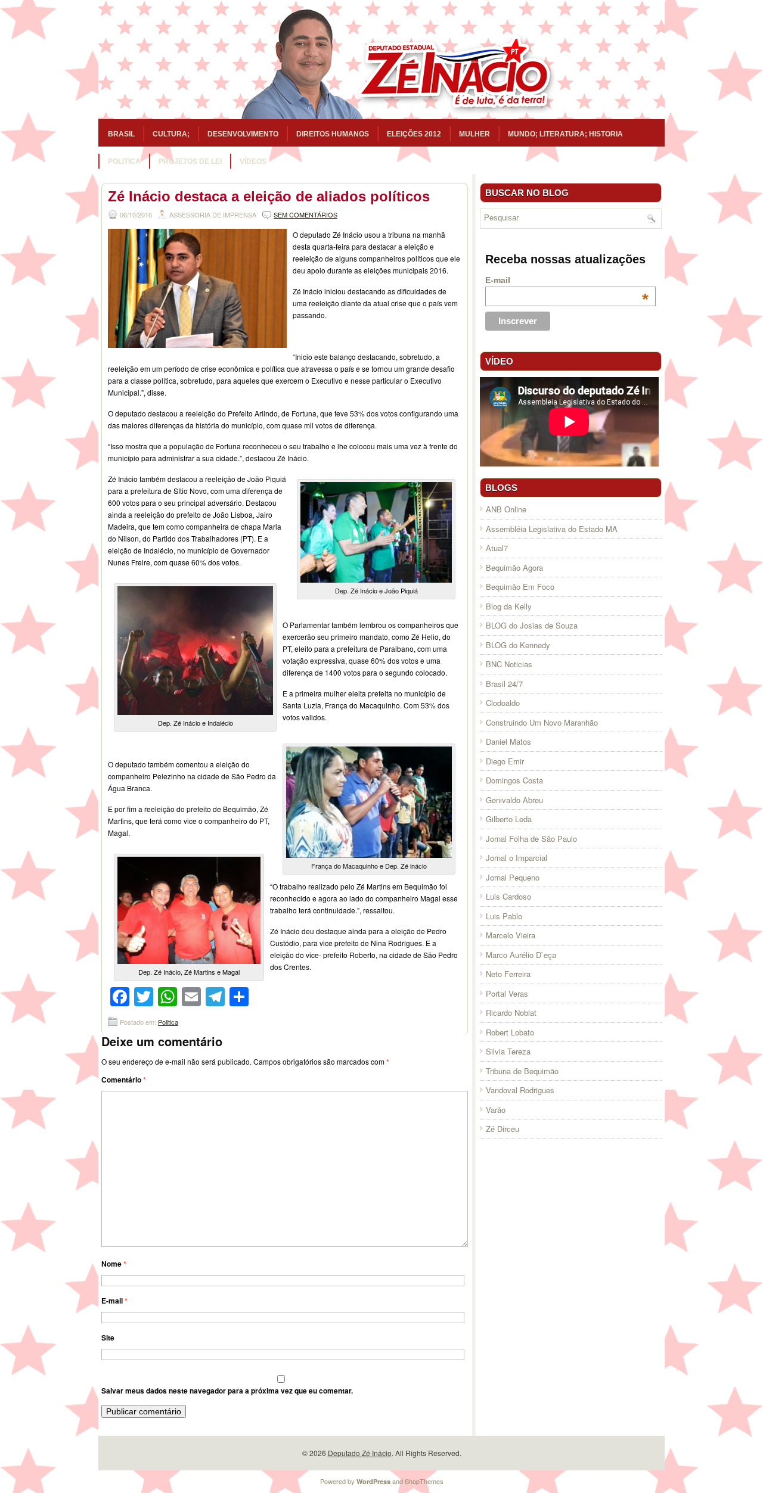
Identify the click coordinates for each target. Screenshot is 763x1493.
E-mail (114, 1300)
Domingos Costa (514, 780)
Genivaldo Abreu (514, 799)
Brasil (121, 134)
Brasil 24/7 (504, 683)
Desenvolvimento (242, 134)
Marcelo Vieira (510, 935)
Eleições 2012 (414, 134)
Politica (124, 161)
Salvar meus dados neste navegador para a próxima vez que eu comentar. (227, 1390)
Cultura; (171, 134)
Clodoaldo (503, 702)
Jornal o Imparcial (516, 857)
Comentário (123, 1079)
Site (107, 1337)
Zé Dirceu (502, 1128)
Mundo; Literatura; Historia (565, 134)
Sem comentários (305, 214)
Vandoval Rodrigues (520, 1090)
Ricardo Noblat (511, 1012)
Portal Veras (507, 993)
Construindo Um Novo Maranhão (542, 722)
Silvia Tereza (508, 1051)
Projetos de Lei (190, 161)
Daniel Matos (508, 741)
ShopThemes (424, 1481)
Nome (113, 1263)
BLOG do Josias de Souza (532, 625)
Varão (495, 1109)
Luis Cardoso (508, 896)
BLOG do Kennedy (518, 645)
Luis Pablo (504, 916)
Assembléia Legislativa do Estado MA (552, 528)
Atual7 (497, 547)
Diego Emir (505, 761)
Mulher (474, 134)
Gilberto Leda (509, 819)
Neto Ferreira (508, 973)
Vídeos (253, 161)
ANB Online (506, 509)
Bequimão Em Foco (520, 586)
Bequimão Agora (514, 567)
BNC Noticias (509, 664)
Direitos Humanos (332, 134)
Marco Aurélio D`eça (521, 954)
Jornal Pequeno (512, 877)
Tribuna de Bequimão (522, 1071)
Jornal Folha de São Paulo (531, 838)
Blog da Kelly (509, 606)
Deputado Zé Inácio (360, 1453)
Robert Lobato (510, 1032)
